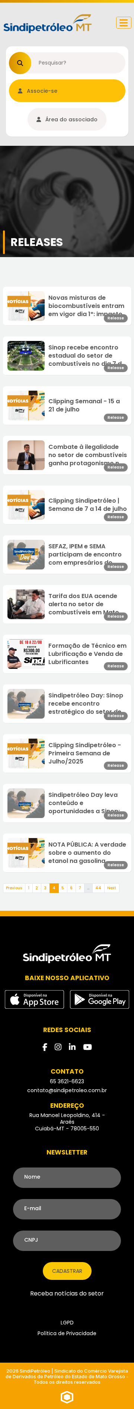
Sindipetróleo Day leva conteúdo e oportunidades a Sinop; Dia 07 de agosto (84, 803)
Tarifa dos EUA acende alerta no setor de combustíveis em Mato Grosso (83, 604)
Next (111, 888)
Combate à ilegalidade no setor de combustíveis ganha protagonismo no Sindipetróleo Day (87, 455)
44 (98, 888)
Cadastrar (67, 1271)
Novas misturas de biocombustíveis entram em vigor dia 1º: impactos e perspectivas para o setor (87, 306)
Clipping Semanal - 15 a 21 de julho (84, 405)
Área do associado (71, 119)
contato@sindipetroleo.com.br (67, 1090)
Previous (14, 888)
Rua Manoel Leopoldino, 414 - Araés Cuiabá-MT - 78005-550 (67, 1122)
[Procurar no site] (20, 63)
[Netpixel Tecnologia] (67, 1397)
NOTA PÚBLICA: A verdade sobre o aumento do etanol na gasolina (87, 853)
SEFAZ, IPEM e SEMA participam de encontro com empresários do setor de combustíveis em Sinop (85, 554)
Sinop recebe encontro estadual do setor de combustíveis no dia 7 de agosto (86, 356)
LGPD (67, 1322)
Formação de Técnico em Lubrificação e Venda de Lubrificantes (87, 654)
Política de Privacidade (67, 1333)
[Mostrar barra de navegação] (123, 23)
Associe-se (41, 91)
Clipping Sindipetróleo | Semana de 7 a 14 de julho (87, 505)
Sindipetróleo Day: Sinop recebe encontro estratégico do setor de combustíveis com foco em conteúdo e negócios (86, 704)
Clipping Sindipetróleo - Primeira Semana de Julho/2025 (84, 753)
